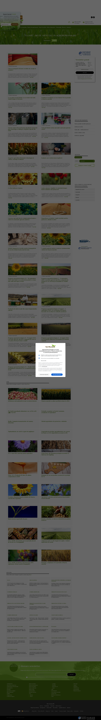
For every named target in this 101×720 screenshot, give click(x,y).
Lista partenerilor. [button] (44, 366)
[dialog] (50, 360)
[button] (50, 361)
